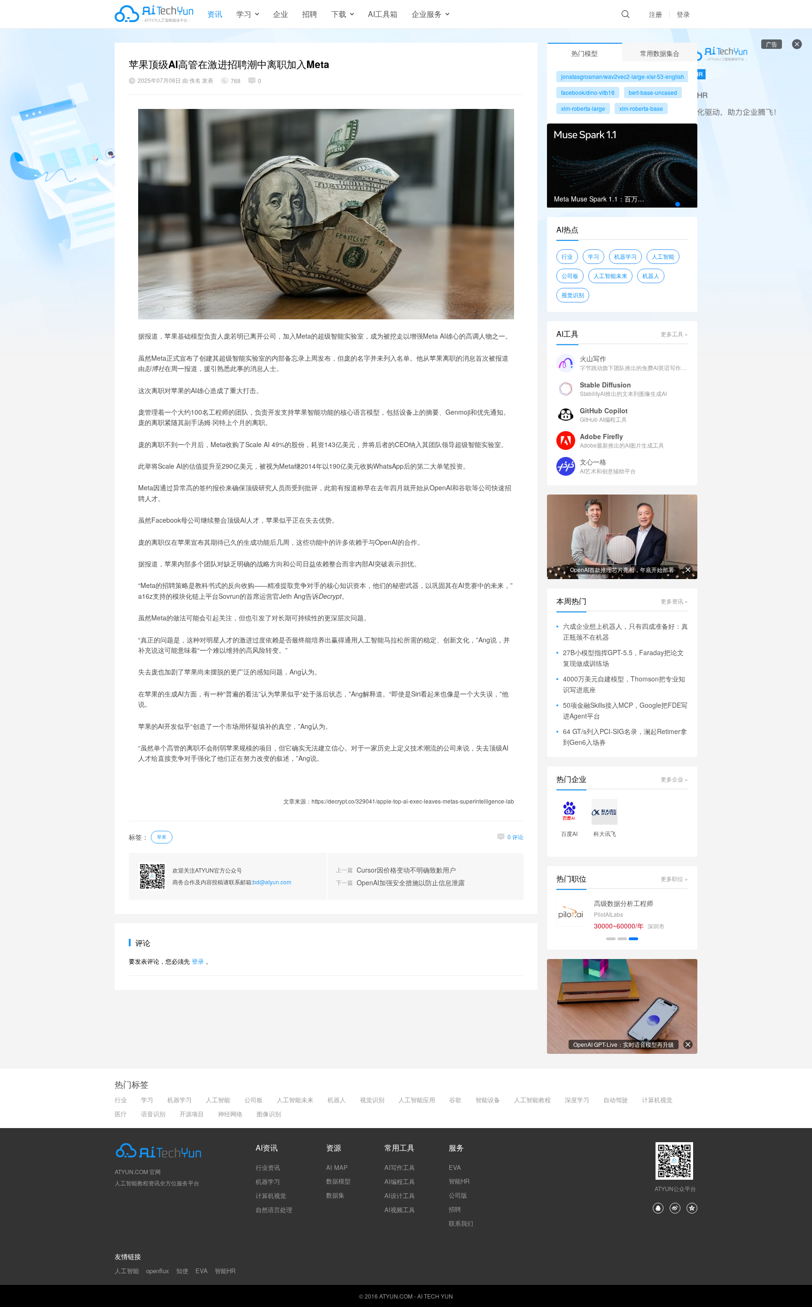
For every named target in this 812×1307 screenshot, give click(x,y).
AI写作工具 (399, 1167)
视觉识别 (573, 295)
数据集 (335, 1195)
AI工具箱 (383, 13)
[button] (677, 204)
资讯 (214, 13)
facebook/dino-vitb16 (588, 92)
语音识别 (153, 1113)
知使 (182, 1270)
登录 (683, 14)
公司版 (458, 1195)
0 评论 (515, 837)
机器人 (650, 275)
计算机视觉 (657, 1099)
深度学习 (577, 1099)
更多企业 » (674, 779)
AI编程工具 (399, 1181)
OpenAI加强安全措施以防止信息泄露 (411, 883)
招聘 (309, 13)
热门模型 (584, 53)
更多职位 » (674, 878)
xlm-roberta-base (641, 108)
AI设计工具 (399, 1195)
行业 (567, 256)
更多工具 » (674, 334)
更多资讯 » (674, 601)
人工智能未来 (610, 275)
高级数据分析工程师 (623, 903)
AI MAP (337, 1167)
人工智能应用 (416, 1099)
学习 (593, 256)
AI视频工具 (399, 1209)
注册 (655, 14)
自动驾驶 (615, 1099)
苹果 (161, 837)
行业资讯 (268, 1167)
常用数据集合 (659, 53)
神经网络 (230, 1113)
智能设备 (488, 1099)
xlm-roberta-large (583, 108)
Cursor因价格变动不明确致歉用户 (406, 870)
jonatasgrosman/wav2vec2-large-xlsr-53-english (622, 76)
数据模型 (338, 1180)
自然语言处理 (274, 1209)
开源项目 (192, 1113)
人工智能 (663, 256)
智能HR (459, 1180)
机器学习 (625, 256)
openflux (157, 1270)
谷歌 (455, 1099)
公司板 (570, 275)
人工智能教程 (532, 1099)
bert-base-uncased (653, 92)
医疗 (121, 1113)
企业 (280, 13)
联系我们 (461, 1223)
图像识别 (269, 1113)
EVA (455, 1167)
